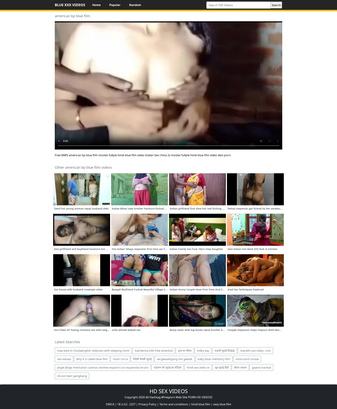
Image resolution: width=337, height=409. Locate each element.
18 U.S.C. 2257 (126, 404)
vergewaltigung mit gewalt (174, 359)
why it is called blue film (92, 359)
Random (135, 5)
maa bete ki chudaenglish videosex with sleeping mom (93, 351)
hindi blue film (200, 404)
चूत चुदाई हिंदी (222, 367)
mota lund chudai (247, 359)
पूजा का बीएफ (185, 351)
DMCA (110, 404)
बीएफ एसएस (240, 367)
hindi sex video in (198, 367)
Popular (114, 5)
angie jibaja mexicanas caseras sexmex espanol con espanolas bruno (102, 367)
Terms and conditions (173, 404)
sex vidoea (64, 359)
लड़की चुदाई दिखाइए (224, 351)
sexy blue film (222, 404)
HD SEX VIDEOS (169, 391)
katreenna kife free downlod (154, 351)
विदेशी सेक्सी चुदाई (142, 359)
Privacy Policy (147, 404)
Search (276, 5)
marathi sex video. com (255, 351)
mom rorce (120, 359)
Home (96, 5)
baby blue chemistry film (214, 359)
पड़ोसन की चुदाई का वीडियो (167, 367)
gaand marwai (261, 367)
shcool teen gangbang (72, 376)
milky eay (203, 351)
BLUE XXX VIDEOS (70, 4)
